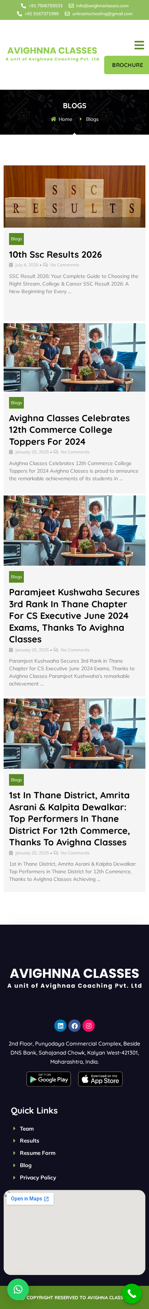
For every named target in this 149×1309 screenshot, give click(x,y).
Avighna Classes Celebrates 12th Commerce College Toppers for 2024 (69, 429)
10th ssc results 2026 (55, 254)
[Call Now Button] (132, 1294)
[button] (139, 45)
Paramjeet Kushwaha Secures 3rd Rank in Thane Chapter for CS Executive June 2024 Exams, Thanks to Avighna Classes (74, 615)
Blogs (16, 238)
